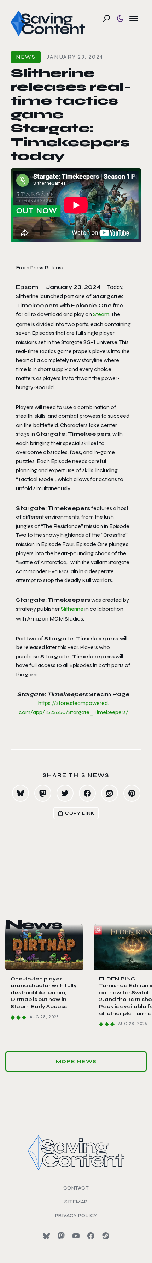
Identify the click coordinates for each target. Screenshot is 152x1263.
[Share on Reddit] (109, 793)
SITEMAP (76, 1202)
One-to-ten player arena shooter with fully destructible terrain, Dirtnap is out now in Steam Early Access (44, 992)
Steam (101, 314)
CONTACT (76, 1188)
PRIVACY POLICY (76, 1215)
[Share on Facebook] (87, 793)
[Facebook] (91, 1235)
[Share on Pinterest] (131, 793)
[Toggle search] (106, 18)
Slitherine (72, 608)
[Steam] (105, 1235)
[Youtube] (76, 1235)
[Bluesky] (46, 1235)
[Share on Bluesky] (20, 793)
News (26, 56)
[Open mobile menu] (133, 18)
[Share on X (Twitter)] (65, 793)
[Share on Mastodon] (42, 793)
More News (76, 1062)
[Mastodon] (61, 1235)
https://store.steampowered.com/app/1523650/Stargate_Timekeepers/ (73, 708)
